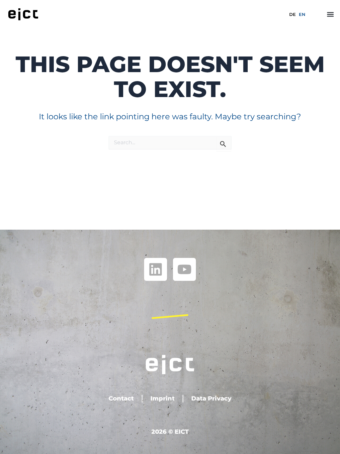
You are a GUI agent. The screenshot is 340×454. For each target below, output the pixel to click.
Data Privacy (211, 398)
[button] (330, 14)
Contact (121, 398)
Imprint (162, 398)
